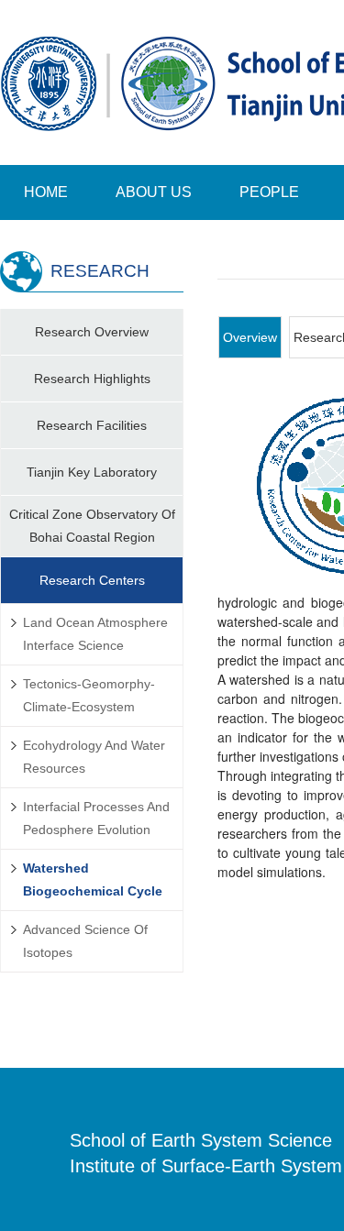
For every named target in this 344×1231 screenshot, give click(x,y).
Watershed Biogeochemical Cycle (92, 879)
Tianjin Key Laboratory (92, 472)
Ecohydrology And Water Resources (94, 756)
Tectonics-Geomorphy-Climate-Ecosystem (89, 695)
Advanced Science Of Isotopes (85, 941)
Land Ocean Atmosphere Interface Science (95, 634)
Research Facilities (92, 425)
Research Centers (92, 580)
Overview (250, 337)
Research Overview (92, 331)
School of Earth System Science (201, 1140)
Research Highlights (92, 378)
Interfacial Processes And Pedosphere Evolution (96, 818)
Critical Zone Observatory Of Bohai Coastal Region (92, 525)
